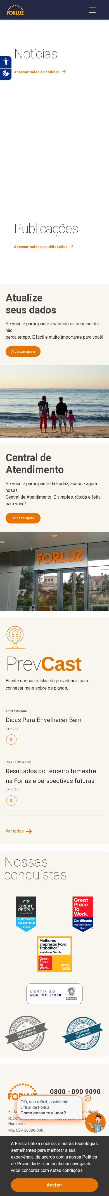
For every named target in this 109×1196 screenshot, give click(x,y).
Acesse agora (23, 518)
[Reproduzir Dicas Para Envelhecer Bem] (11, 740)
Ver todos (19, 831)
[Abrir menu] (92, 10)
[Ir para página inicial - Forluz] (15, 10)
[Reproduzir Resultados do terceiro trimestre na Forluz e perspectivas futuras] (11, 801)
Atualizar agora (23, 351)
